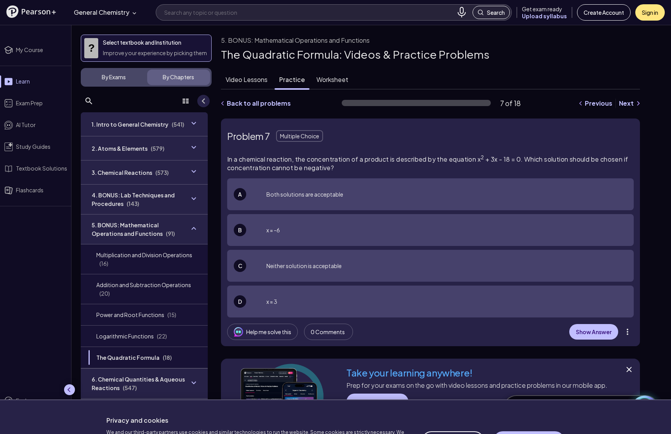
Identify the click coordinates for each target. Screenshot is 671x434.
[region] (335, 397)
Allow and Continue (529, 402)
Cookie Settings (453, 402)
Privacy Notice (254, 415)
